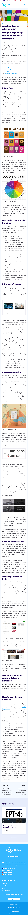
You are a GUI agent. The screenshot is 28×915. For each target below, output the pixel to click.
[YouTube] (16, 914)
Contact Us (4, 886)
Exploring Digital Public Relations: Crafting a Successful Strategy (21, 790)
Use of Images (8, 69)
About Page (4, 883)
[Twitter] (12, 914)
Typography (8, 71)
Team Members (6, 890)
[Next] (24, 821)
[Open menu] (24, 5)
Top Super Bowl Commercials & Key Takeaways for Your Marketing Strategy (7, 790)
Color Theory (8, 68)
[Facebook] (9, 914)
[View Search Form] (21, 5)
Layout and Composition (11, 73)
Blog (3, 23)
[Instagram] (14, 914)
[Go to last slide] (4, 821)
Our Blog (4, 888)
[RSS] (19, 914)
